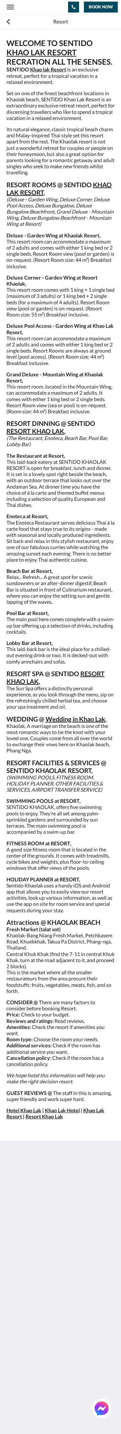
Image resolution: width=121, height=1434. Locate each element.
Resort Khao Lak (44, 1116)
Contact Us (19, 1375)
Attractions (19, 1359)
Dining (13, 1337)
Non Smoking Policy (28, 1294)
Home (13, 1320)
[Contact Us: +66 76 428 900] (73, 7)
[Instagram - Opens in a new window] (48, 1236)
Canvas (42, 1416)
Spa (10, 1348)
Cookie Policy (21, 1288)
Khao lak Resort (48, 69)
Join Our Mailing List (29, 1267)
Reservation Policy (27, 1277)
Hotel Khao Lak (23, 1110)
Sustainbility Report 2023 (34, 1272)
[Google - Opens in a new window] (30, 1236)
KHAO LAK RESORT (41, 52)
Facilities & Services (28, 1331)
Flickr (12, 1369)
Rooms (14, 1326)
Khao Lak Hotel (62, 1110)
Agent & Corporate (27, 1364)
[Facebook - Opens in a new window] (12, 1236)
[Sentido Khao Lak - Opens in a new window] (66, 1236)
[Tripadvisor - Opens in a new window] (83, 1236)
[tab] (60, 1256)
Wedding (16, 1353)
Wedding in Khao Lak (75, 719)
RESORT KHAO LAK (35, 431)
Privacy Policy (21, 1283)
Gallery (14, 1342)
